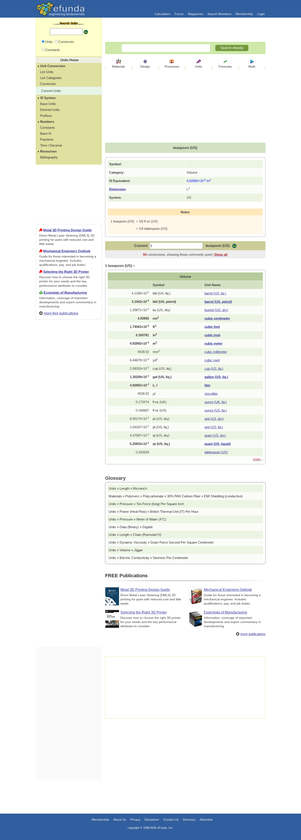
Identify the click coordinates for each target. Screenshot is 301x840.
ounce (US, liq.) (215, 410)
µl (154, 393)
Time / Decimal (51, 145)
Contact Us (171, 819)
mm (156, 352)
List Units (47, 72)
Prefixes (46, 116)
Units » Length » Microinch (128, 488)
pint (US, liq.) (213, 427)
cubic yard (211, 360)
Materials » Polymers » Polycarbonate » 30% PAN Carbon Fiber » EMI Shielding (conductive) (176, 496)
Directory (189, 819)
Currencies (48, 84)
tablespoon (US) (216, 452)
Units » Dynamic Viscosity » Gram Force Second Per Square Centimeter (161, 542)
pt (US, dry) (161, 419)
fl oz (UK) (159, 402)
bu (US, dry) (161, 310)
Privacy (135, 819)
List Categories (51, 78)
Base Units (48, 104)
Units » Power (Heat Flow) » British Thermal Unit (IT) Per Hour (153, 511)
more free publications (61, 313)
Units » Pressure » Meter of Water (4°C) (137, 519)
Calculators (162, 14)
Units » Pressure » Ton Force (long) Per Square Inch (146, 504)
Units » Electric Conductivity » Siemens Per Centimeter (148, 558)
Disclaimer (152, 819)
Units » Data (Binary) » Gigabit (130, 527)
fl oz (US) (159, 410)
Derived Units (50, 110)
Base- (45, 133)
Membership (244, 14)
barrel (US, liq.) (215, 293)
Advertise (206, 819)
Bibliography (49, 157)
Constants (47, 127)
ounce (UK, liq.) (215, 402)
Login (261, 14)
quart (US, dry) (215, 435)
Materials (118, 66)
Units (198, 66)
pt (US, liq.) (161, 427)
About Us (119, 819)
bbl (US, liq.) (161, 293)
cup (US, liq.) (162, 368)
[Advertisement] (69, 482)
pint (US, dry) (214, 419)
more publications (253, 634)
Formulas (225, 66)
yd (155, 360)
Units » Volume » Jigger (126, 550)
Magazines (195, 14)
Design (145, 66)
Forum (179, 14)
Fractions (47, 139)
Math (251, 66)
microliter (211, 393)
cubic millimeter (215, 352)
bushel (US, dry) (216, 310)
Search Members (219, 14)
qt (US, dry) (161, 435)
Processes (172, 66)
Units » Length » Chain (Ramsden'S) (135, 535)
